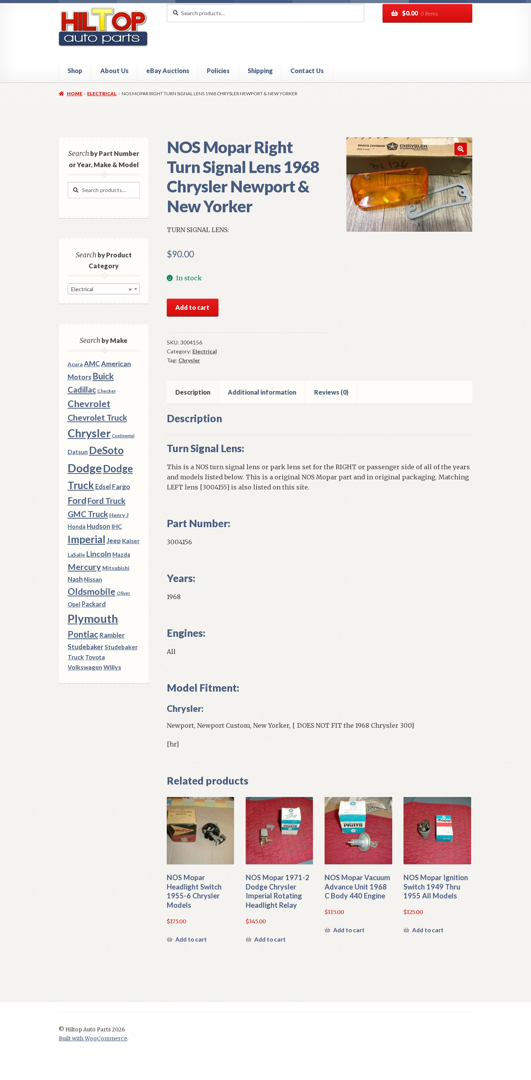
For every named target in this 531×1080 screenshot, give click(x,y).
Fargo (121, 486)
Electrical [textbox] (101, 289)
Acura (75, 364)
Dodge (85, 468)
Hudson (98, 526)
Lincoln (98, 553)
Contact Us (307, 70)
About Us (114, 70)
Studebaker (85, 647)
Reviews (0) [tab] (331, 392)
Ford (77, 500)
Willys (112, 667)
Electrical (102, 93)
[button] (460, 149)
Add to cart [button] (191, 939)
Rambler (112, 635)
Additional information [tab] (262, 392)
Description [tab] (192, 392)
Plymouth (93, 618)
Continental (123, 435)
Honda (77, 526)
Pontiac (83, 634)
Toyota (95, 657)
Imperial (86, 539)
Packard (94, 604)
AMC (92, 363)
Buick (103, 376)
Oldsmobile (91, 591)
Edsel (103, 486)
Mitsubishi (115, 567)
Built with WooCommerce (93, 1038)
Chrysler (189, 360)
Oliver (123, 593)
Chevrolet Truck (97, 417)
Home (74, 93)
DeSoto (106, 450)
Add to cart (192, 307)
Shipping (260, 70)
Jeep (114, 541)
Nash (75, 579)
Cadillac (82, 389)
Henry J (119, 515)
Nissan (93, 579)
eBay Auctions (167, 70)
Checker (106, 391)
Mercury (84, 567)
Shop (75, 70)
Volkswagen (85, 667)
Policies (218, 70)
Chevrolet (89, 403)
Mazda (121, 554)
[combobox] (104, 288)
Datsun (78, 451)
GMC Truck (88, 514)
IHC (117, 526)
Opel (74, 604)
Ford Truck (106, 500)
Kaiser (131, 540)
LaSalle (76, 555)
